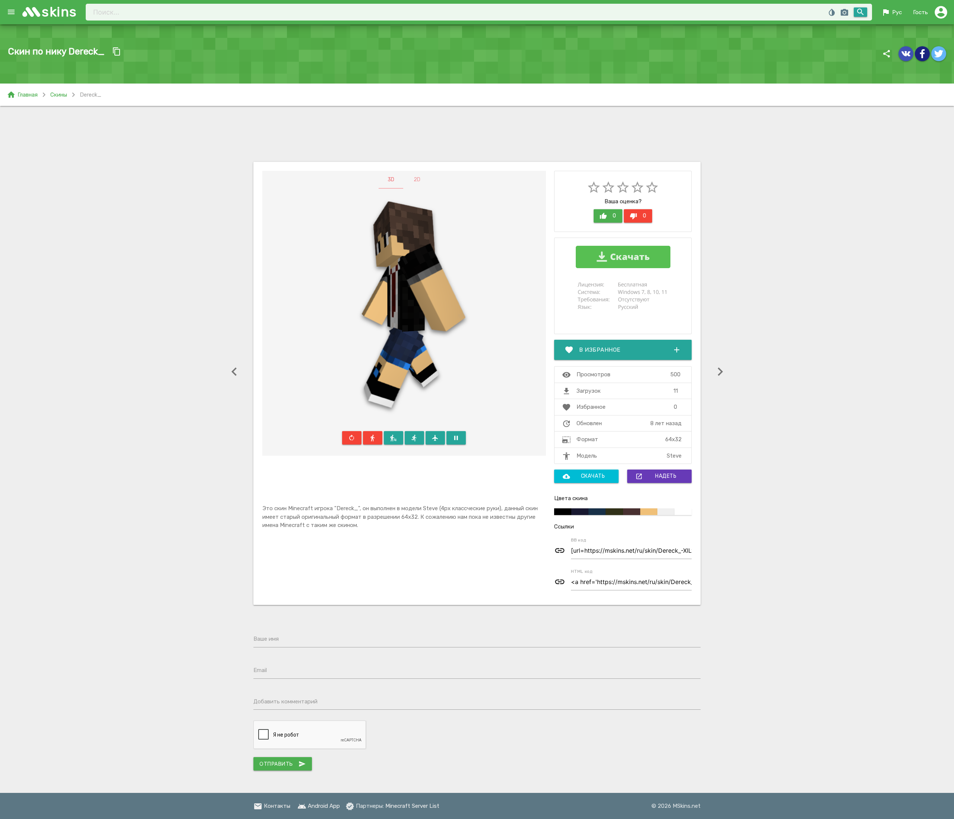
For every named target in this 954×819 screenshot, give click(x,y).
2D (417, 179)
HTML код (582, 571)
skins (59, 12)
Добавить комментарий (285, 701)
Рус (891, 12)
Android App (318, 806)
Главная (22, 94)
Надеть (655, 476)
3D (391, 179)
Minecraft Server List (412, 806)
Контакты (271, 806)
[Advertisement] (477, 134)
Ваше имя (266, 639)
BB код (578, 540)
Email (260, 670)
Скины (58, 94)
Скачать (584, 476)
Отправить (282, 764)
